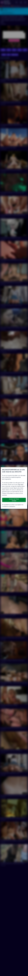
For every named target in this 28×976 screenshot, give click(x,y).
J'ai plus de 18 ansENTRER (14, 500)
